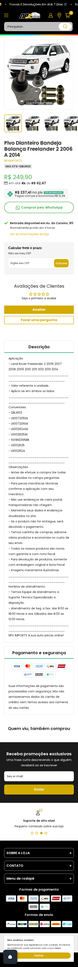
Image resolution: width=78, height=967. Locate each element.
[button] (69, 15)
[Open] (10, 957)
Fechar (39, 955)
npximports (13, 161)
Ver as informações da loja (29, 234)
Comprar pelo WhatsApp (41, 207)
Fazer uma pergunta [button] (39, 320)
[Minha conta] (51, 15)
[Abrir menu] (6, 15)
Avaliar (39, 309)
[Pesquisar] (65, 26)
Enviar (39, 789)
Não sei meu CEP (19, 253)
